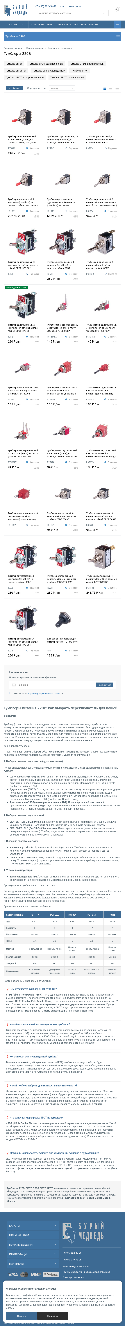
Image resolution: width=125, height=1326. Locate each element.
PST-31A (11, 399)
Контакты (37, 24)
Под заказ (73, 148)
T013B (50, 273)
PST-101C (90, 273)
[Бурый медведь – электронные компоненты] (15, 10)
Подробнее (52, 1316)
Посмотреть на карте (73, 1277)
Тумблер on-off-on (15, 70)
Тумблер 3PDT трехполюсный (67, 77)
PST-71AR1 (91, 336)
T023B (10, 587)
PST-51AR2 (52, 336)
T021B (10, 650)
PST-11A (89, 211)
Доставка (80, 24)
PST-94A (11, 148)
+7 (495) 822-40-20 (45, 6)
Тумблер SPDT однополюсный (46, 63)
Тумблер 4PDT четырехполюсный (24, 77)
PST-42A (50, 462)
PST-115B (90, 587)
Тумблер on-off (79, 70)
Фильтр (16, 88)
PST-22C (89, 524)
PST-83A (89, 148)
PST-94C (50, 148)
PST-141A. (90, 399)
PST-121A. (51, 399)
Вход (62, 6)
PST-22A (50, 524)
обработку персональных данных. (45, 693)
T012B (10, 273)
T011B (10, 336)
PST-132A (90, 462)
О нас (50, 24)
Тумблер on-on (13, 63)
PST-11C (50, 211)
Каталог (14, 24)
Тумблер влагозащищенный (48, 70)
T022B (50, 587)
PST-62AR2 (12, 462)
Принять (21, 1316)
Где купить (64, 24)
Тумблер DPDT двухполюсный (87, 63)
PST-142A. (12, 524)
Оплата (94, 24)
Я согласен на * (38, 693)
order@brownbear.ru (79, 1266)
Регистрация (75, 6)
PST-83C (11, 211)
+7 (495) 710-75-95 (71, 1259)
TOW (49, 650)
